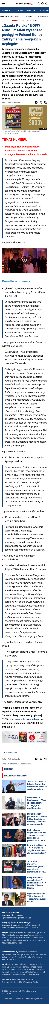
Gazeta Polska (29, 17)
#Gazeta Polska (10, 752)
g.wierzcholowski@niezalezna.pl (17, 918)
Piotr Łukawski (14, 102)
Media (18, 17)
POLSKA (19, 10)
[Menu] (3, 3)
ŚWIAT (28, 10)
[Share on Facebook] (36, 102)
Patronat (9, 998)
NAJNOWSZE (8, 10)
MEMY (46, 10)
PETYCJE (37, 10)
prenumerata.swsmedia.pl (25, 719)
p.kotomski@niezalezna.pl (27, 927)
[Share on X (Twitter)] (41, 102)
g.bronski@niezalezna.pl (29, 925)
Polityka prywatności (35, 998)
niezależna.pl (6, 17)
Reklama (19, 998)
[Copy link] (45, 102)
